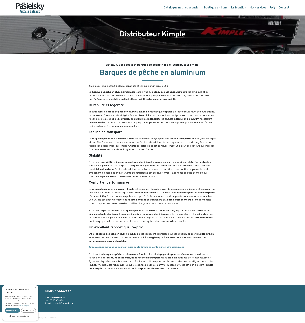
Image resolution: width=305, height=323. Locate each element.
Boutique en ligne (216, 8)
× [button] (35, 288)
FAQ (272, 8)
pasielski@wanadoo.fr (63, 303)
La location (238, 8)
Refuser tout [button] (28, 310)
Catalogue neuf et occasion (182, 8)
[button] (20, 316)
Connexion (52, 318)
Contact (284, 8)
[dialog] (20, 303)
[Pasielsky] (30, 7)
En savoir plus (24, 306)
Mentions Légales (40, 318)
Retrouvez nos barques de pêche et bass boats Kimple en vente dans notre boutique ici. (137, 246)
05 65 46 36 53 (57, 300)
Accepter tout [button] (12, 310)
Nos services (258, 8)
